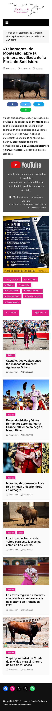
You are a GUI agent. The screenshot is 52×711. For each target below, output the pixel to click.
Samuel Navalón (34, 296)
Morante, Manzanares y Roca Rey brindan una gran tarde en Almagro (25, 487)
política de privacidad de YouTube (26, 186)
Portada (10, 33)
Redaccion (10, 68)
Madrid (10, 285)
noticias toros (13, 296)
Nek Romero (12, 291)
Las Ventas (31, 279)
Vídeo (20, 533)
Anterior (12, 312)
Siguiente (39, 312)
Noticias (39, 68)
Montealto (25, 285)
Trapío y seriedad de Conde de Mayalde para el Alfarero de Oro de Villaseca (24, 661)
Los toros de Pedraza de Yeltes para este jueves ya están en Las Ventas (23, 542)
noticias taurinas (33, 291)
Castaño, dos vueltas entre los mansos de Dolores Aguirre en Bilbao (23, 364)
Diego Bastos (13, 279)
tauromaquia (13, 302)
